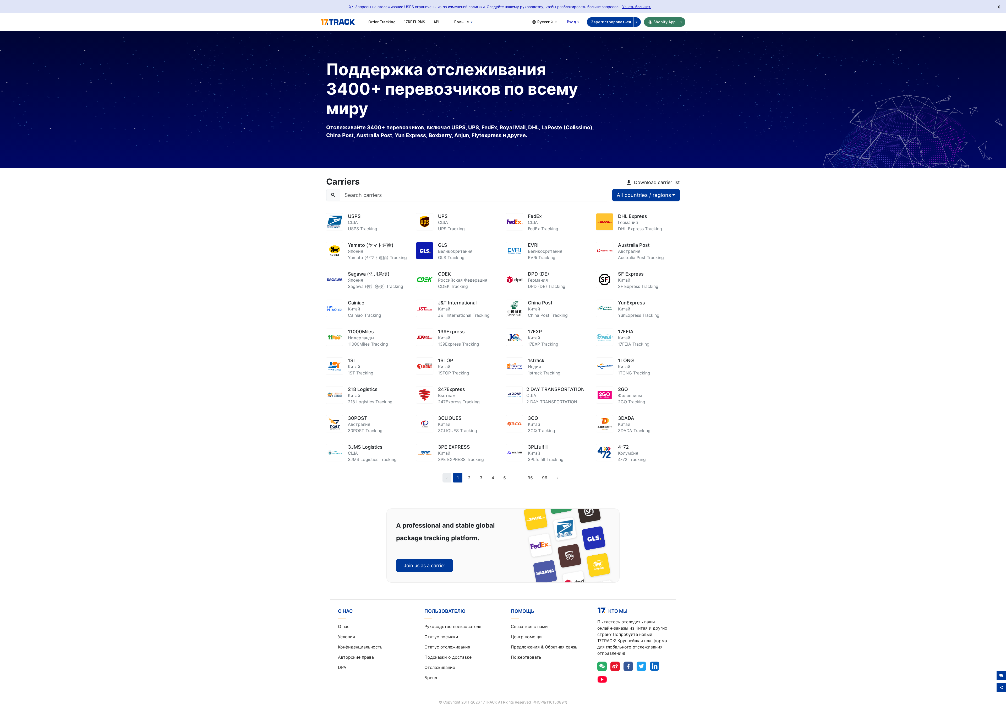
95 (530, 477)
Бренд (430, 677)
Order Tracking (382, 22)
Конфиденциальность (360, 647)
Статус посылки (441, 636)
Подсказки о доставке (448, 657)
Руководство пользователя (452, 626)
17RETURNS (414, 22)
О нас (343, 626)
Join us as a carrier (424, 565)
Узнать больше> (636, 6)
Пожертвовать (526, 657)
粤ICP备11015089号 (550, 702)
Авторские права (356, 657)
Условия (346, 636)
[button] (516, 477)
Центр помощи (526, 636)
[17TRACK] (338, 22)
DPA (342, 667)
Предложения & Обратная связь (544, 647)
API (436, 22)
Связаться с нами (529, 626)
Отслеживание (439, 667)
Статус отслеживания (447, 647)
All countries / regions (644, 195)
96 (544, 477)
